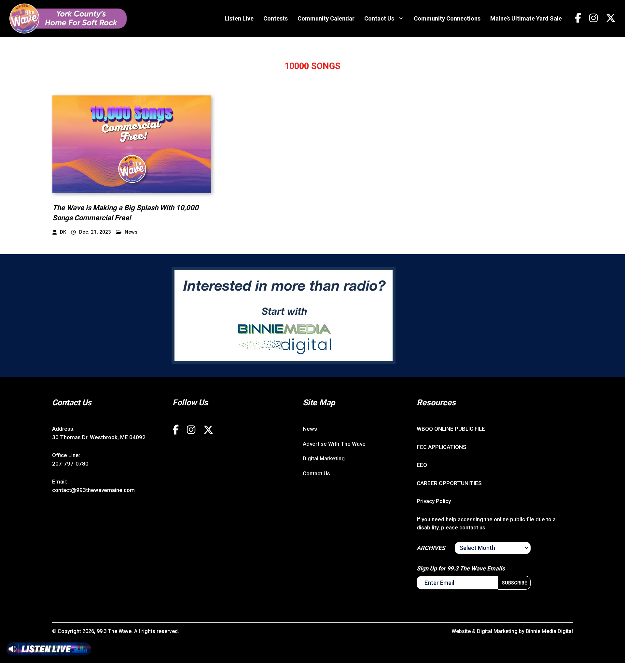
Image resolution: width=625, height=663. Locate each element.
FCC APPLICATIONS (441, 447)
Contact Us (379, 18)
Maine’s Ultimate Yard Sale (526, 18)
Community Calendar (326, 18)
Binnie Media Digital (549, 631)
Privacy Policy (434, 501)
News (131, 232)
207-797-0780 (70, 463)
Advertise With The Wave (334, 443)
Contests (275, 18)
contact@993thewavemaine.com (93, 490)
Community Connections (447, 18)
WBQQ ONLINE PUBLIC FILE (451, 428)
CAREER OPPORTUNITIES (449, 483)
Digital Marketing (324, 458)
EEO (422, 465)
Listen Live (239, 18)
